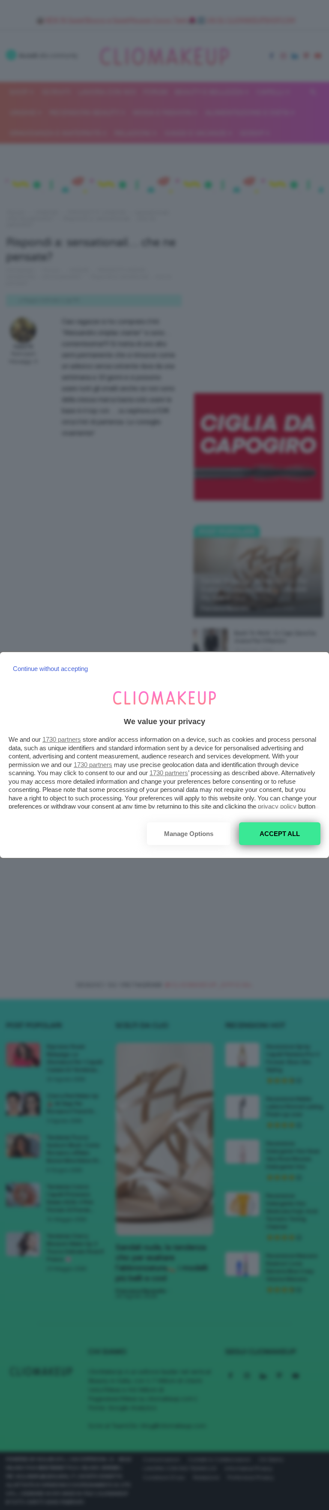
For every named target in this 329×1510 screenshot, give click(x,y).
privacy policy (277, 806)
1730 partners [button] (61, 739)
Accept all (280, 833)
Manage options (188, 833)
